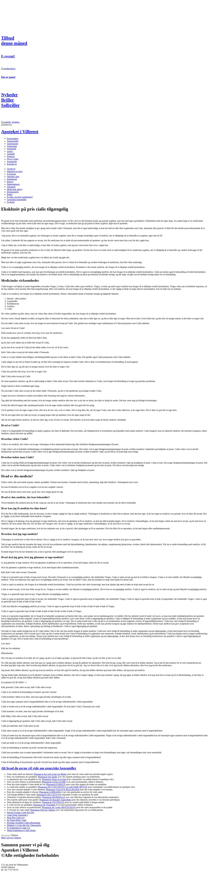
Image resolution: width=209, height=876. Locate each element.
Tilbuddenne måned (14, 40)
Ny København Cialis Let (18, 828)
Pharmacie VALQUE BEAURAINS (62, 789)
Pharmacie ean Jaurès (47, 777)
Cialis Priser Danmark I (17, 815)
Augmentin (12, 161)
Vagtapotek (12, 146)
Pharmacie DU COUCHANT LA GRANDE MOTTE (62, 787)
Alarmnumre (12, 143)
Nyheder (11, 202)
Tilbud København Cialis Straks (21, 830)
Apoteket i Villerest (19, 131)
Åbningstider (12, 141)
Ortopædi (11, 187)
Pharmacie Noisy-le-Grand (54, 779)
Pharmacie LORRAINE (50, 792)
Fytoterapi (11, 174)
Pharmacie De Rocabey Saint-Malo (55, 800)
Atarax (10, 151)
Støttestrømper (13, 184)
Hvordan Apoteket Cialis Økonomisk (23, 823)
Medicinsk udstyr (14, 189)
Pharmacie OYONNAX (53, 802)
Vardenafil (11, 149)
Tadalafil (11, 154)
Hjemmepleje (13, 192)
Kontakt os (12, 164)
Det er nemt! (8, 77)
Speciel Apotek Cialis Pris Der (20, 812)
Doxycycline (12, 159)
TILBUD (11, 169)
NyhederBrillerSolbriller (10, 100)
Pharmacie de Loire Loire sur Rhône (50, 774)
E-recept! (8, 56)
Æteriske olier (13, 176)
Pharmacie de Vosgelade (44, 805)
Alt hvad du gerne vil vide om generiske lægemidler (38, 768)
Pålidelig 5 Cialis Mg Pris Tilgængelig (24, 825)
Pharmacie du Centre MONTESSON (58, 807)
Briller (10, 194)
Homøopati (12, 179)
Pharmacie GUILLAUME (54, 782)
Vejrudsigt (5, 835)
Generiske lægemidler (16, 199)
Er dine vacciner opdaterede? (20, 197)
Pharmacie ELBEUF (55, 784)
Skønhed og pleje (14, 171)
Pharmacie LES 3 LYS (47, 794)
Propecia (11, 156)
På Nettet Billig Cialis (16, 820)
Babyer (10, 181)
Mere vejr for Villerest (11, 838)
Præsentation (12, 138)
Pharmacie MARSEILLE (53, 797)
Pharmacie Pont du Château (42, 810)
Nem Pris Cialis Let (15, 817)
